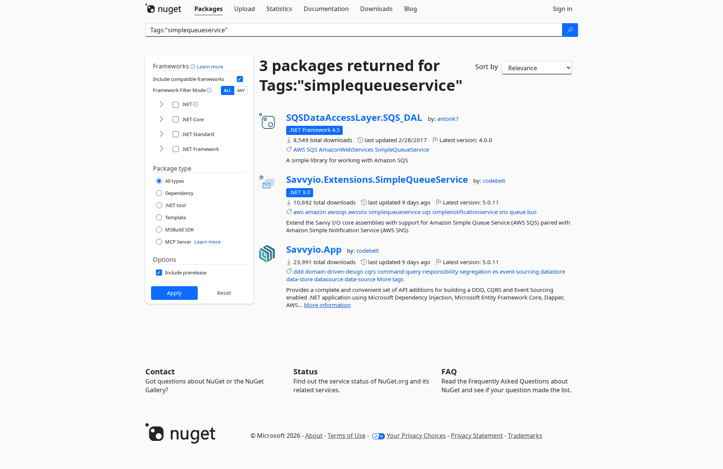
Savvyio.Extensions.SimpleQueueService (377, 179)
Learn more (210, 66)
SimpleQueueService (402, 149)
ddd (298, 271)
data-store (299, 279)
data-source (360, 279)
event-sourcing (519, 271)
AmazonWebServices (346, 149)
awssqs (337, 211)
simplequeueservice (395, 211)
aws (298, 211)
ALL (227, 90)
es (495, 271)
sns (503, 211)
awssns (357, 211)
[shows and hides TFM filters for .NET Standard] (161, 134)
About (314, 435)
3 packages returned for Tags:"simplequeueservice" (361, 75)
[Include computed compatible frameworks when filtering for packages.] (240, 79)
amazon (315, 211)
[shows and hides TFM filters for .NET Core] (161, 119)
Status (305, 371)
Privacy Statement (477, 435)
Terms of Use (346, 435)
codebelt (494, 180)
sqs (426, 211)
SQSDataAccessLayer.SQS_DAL (354, 117)
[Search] (570, 30)
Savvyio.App (314, 249)
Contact (160, 371)
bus (532, 211)
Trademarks (525, 435)
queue (517, 211)
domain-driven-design (334, 271)
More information (327, 305)
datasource (328, 279)
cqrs (370, 271)
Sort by (486, 66)
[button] (194, 66)
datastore (552, 271)
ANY (241, 90)
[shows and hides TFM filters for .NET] (161, 104)
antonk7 (448, 118)
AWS (299, 149)
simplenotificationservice (465, 211)
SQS (312, 149)
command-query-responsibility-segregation (434, 271)
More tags (390, 279)
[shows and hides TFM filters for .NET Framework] (161, 149)
